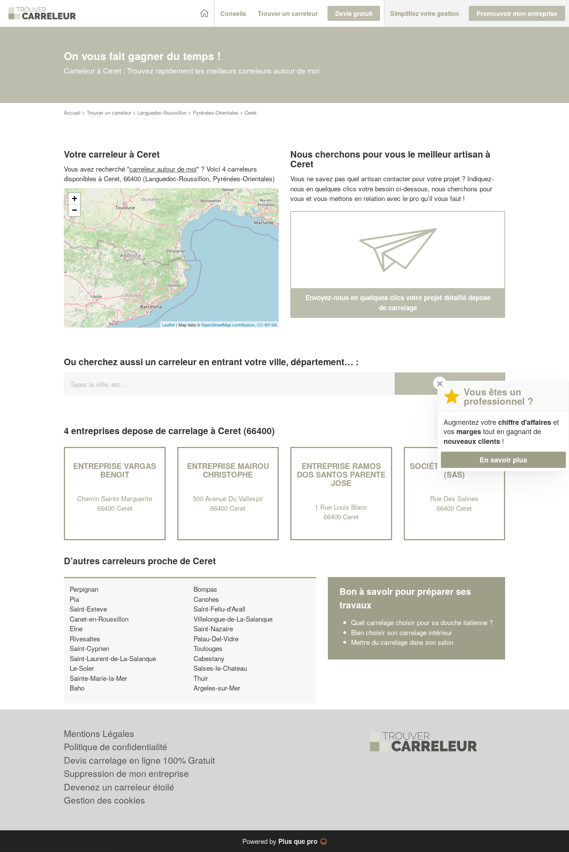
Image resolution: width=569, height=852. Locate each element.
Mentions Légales (99, 733)
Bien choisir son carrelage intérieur (401, 632)
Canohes (206, 599)
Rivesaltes (85, 638)
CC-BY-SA (267, 324)
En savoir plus (503, 460)
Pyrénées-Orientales (215, 112)
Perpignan (84, 589)
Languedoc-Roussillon (162, 112)
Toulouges (208, 648)
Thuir (201, 678)
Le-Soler (82, 668)
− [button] (74, 210)
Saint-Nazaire (213, 628)
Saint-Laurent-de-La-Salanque (113, 658)
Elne (76, 628)
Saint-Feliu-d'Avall (219, 608)
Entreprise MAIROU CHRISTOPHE (228, 470)
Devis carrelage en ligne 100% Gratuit (139, 760)
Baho (77, 687)
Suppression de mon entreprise (126, 773)
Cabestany (209, 658)
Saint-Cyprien (89, 648)
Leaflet (168, 324)
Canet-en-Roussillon (99, 619)
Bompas (205, 589)
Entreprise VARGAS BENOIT (114, 470)
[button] (233, 13)
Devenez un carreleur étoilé (119, 786)
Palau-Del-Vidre (216, 638)
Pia (74, 599)
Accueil (72, 112)
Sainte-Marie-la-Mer (98, 678)
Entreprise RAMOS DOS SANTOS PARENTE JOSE (341, 474)
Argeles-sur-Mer (217, 687)
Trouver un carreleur (109, 112)
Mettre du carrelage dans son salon (402, 642)
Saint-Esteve (88, 608)
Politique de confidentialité (115, 746)
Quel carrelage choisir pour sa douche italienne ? (422, 622)
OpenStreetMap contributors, (229, 324)
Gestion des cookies (104, 800)
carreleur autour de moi (163, 168)
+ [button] (74, 198)
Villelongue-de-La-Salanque (233, 619)
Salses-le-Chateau (220, 668)
